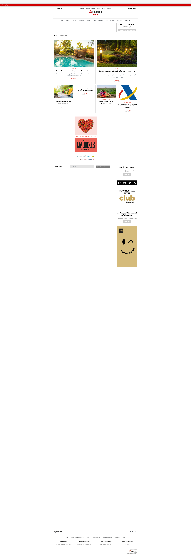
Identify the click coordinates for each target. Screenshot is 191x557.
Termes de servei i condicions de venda (107, 537)
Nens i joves (119, 20)
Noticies (74, 20)
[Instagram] (124, 182)
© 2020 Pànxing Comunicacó (96, 537)
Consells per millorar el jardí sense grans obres (63, 102)
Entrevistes (112, 20)
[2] (127, 246)
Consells (126, 20)
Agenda (67, 20)
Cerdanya (82, 8)
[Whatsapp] (134, 182)
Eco (107, 20)
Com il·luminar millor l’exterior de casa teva (117, 71)
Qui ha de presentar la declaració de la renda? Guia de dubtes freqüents (127, 106)
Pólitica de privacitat (117, 537)
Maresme (93, 8)
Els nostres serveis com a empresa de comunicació (77, 537)
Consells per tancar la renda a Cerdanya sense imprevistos (84, 89)
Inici (62, 20)
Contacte (88, 537)
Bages (98, 8)
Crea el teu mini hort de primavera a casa (106, 102)
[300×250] (127, 197)
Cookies (124, 537)
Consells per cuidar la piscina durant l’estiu (74, 71)
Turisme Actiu (81, 20)
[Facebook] (119, 182)
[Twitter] (129, 182)
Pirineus (109, 8)
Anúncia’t (67, 537)
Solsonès (103, 8)
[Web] (86, 139)
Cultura (94, 20)
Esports (88, 20)
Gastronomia (100, 20)
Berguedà (88, 8)
